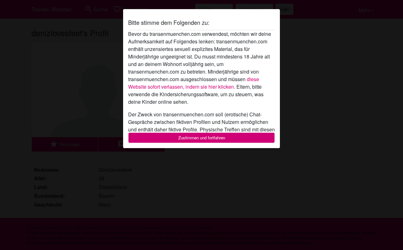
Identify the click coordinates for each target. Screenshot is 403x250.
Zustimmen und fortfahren (201, 138)
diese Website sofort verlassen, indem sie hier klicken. (193, 82)
